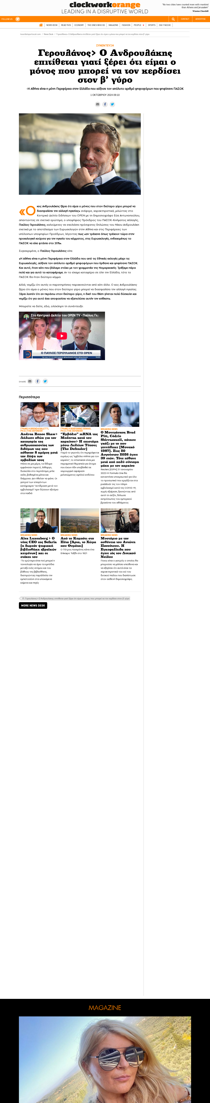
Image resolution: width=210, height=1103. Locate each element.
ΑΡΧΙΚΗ (41, 25)
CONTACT (185, 19)
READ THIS (66, 25)
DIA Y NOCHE (165, 25)
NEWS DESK (51, 25)
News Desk (48, 34)
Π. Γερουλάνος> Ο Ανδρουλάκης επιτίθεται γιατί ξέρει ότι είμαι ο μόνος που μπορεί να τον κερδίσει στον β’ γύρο (75, 598)
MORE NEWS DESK (33, 605)
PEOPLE (137, 25)
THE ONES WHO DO (96, 25)
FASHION (126, 25)
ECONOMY (79, 25)
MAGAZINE (113, 25)
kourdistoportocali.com (30, 34)
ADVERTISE (200, 19)
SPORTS (151, 25)
